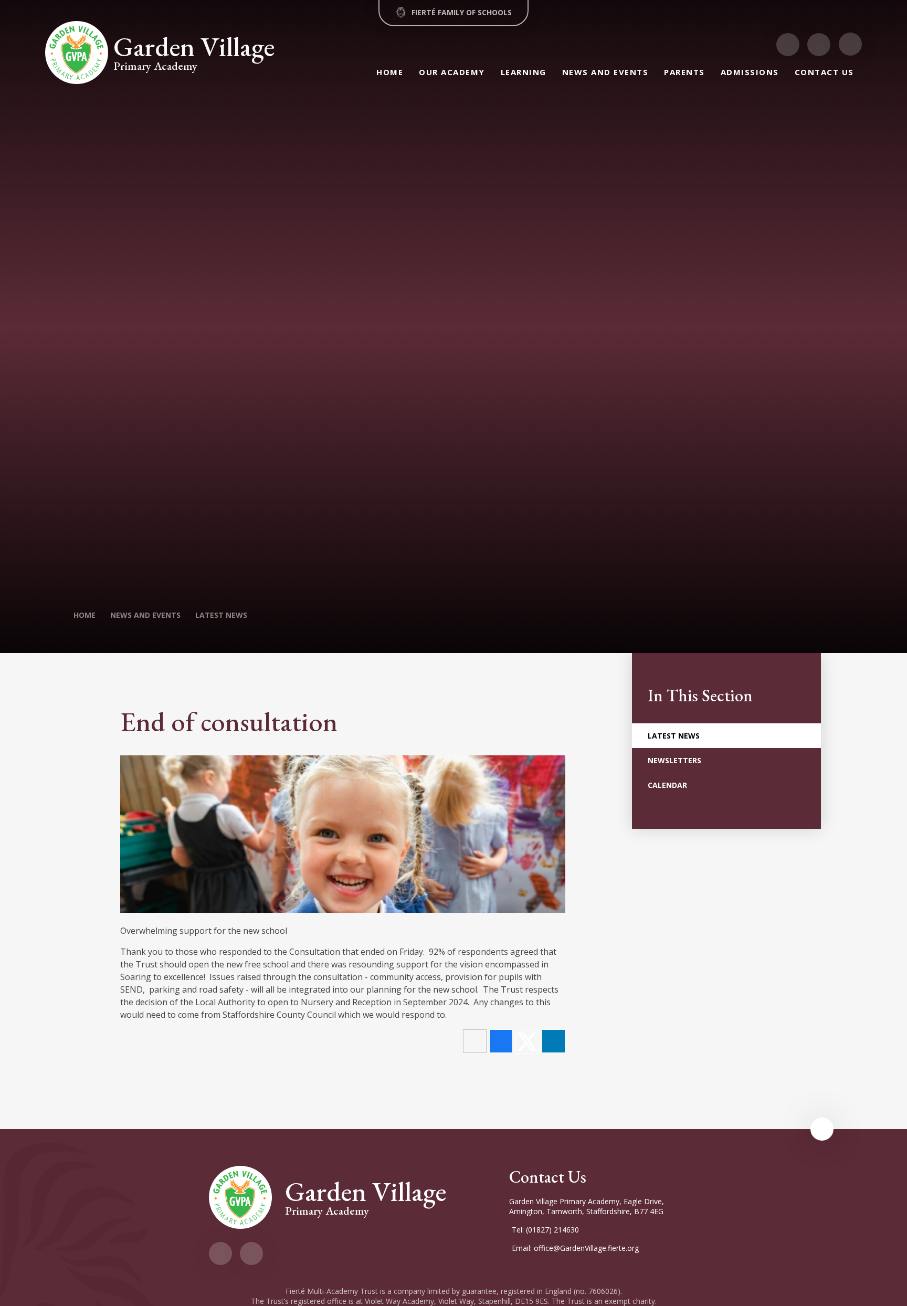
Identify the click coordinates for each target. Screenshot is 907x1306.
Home (84, 615)
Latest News (221, 615)
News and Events (145, 615)
